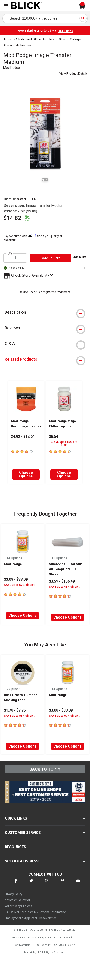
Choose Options (26, 474)
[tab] (45, 312)
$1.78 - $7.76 (15, 710)
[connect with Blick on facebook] (15, 883)
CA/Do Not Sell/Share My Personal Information (35, 912)
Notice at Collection (18, 900)
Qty (9, 253)
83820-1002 (27, 199)
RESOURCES (15, 847)
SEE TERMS (65, 30)
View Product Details (73, 73)
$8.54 (53, 436)
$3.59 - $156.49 (62, 581)
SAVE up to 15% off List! (64, 443)
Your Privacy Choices (18, 906)
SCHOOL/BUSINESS (22, 861)
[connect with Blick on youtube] (78, 883)
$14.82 (12, 218)
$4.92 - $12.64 (23, 436)
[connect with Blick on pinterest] (62, 883)
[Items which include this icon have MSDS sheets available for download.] (83, 269)
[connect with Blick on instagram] (46, 883)
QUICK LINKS (16, 818)
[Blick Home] (26, 6)
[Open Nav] (6, 5)
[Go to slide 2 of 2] (46, 179)
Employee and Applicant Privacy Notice (31, 918)
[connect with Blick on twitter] (31, 883)
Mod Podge (11, 67)
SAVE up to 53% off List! (19, 715)
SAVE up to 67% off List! (19, 584)
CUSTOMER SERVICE (23, 832)
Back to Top (43, 769)
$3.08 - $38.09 (16, 579)
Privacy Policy (13, 894)
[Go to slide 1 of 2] (43, 179)
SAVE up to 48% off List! (64, 586)
